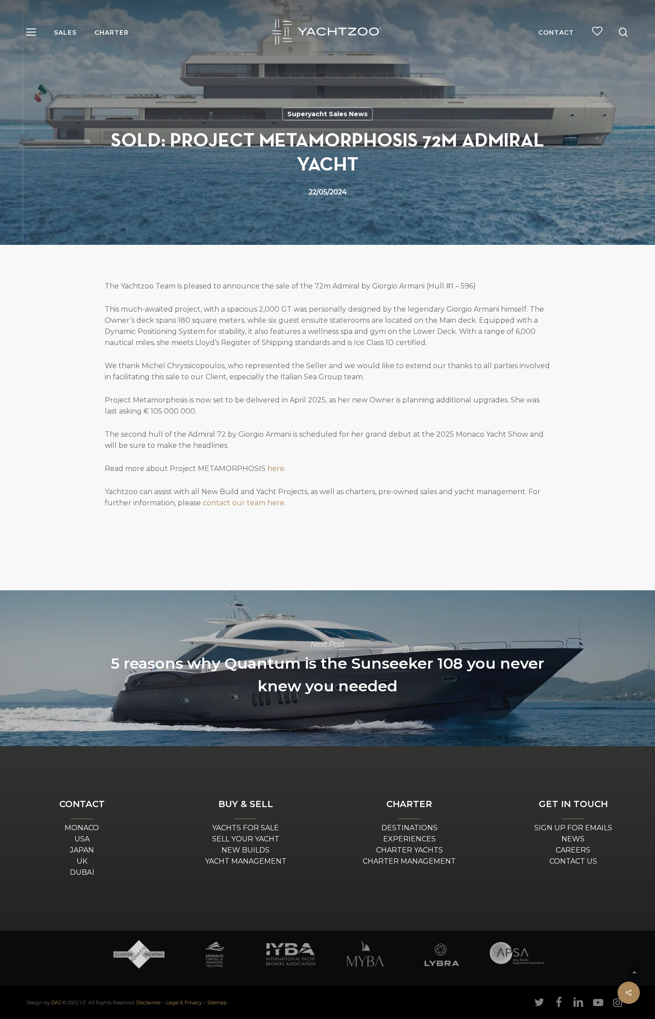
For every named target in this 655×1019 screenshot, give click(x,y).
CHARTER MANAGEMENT (409, 861)
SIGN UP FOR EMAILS (573, 828)
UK (82, 861)
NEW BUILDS (245, 850)
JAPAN (82, 850)
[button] (31, 32)
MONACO (82, 828)
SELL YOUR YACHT (245, 839)
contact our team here (243, 503)
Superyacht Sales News (327, 114)
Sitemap (217, 1002)
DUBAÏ (82, 872)
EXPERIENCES (409, 839)
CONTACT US (573, 861)
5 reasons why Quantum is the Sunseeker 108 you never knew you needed (327, 668)
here (275, 468)
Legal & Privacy (184, 1002)
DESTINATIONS (409, 828)
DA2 (56, 1002)
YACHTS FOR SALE (245, 828)
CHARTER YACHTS (409, 850)
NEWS (573, 839)
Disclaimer (148, 1002)
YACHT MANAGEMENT (246, 861)
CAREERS (573, 850)
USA (82, 839)
